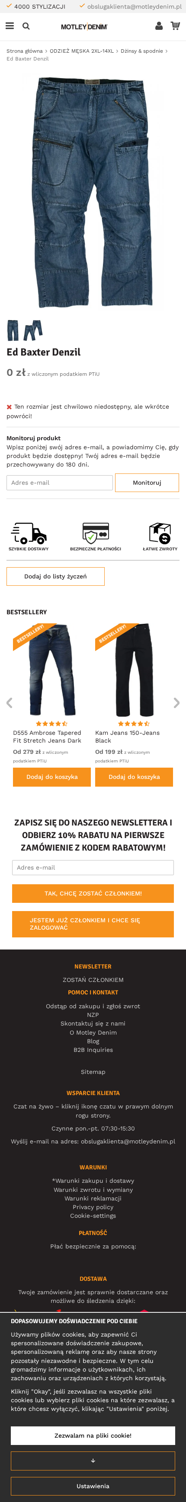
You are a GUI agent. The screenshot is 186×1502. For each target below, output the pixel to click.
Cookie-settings (93, 1215)
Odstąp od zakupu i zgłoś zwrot (93, 1006)
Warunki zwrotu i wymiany (93, 1189)
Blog (93, 1041)
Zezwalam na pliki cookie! (93, 1435)
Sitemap (93, 1071)
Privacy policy (93, 1207)
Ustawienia (93, 1486)
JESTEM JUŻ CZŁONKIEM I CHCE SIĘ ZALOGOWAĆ (85, 924)
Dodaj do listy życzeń (55, 576)
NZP (93, 1014)
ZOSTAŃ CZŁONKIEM (93, 979)
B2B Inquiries (93, 1049)
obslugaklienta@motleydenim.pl (134, 6)
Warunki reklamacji (93, 1198)
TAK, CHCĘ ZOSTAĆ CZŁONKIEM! (93, 893)
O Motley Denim (93, 1032)
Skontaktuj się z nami (93, 1023)
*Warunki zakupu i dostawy (93, 1180)
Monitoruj (147, 482)
